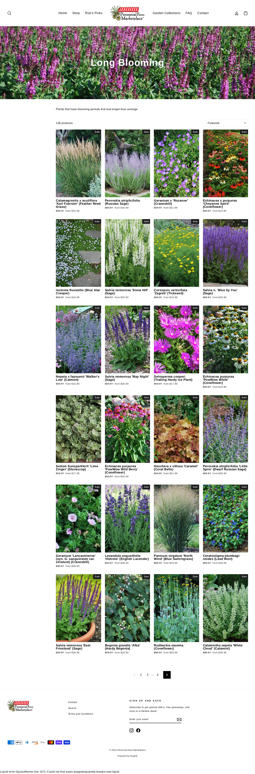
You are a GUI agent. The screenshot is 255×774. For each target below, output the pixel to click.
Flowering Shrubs (17, 121)
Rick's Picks (93, 13)
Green (9, 145)
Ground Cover (15, 129)
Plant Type (17, 109)
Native (11, 134)
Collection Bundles (17, 138)
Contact (203, 13)
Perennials (13, 116)
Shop (76, 13)
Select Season (14, 157)
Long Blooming (14, 151)
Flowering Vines (16, 125)
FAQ (189, 13)
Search (72, 708)
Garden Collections (166, 13)
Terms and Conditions (80, 714)
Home (62, 13)
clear (47, 141)
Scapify (134, 756)
